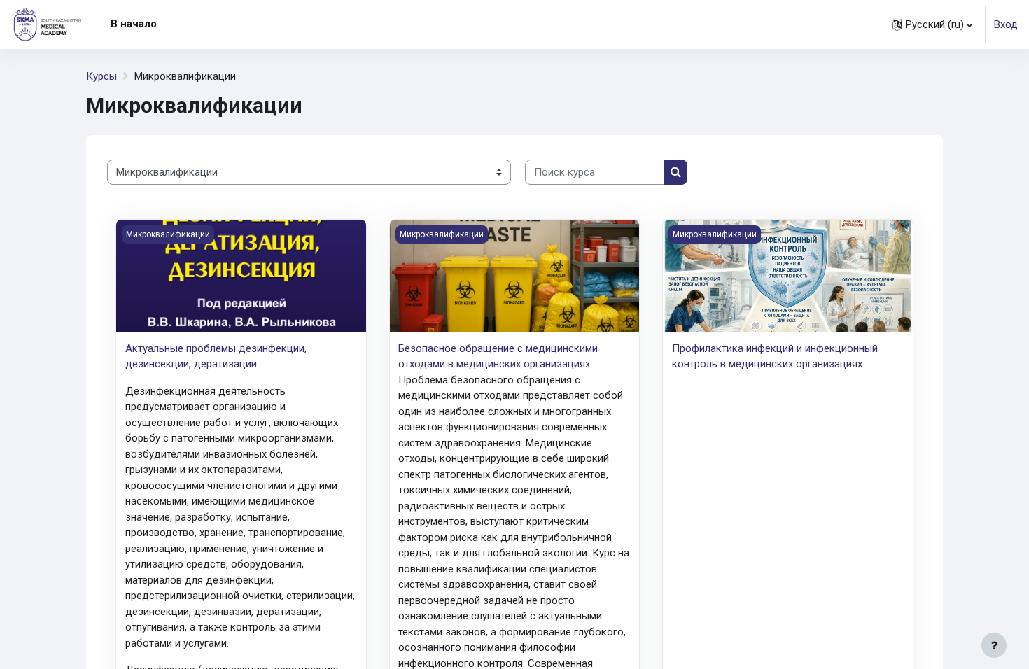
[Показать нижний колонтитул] (994, 645)
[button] (932, 24)
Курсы (101, 76)
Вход (1006, 24)
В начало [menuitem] (134, 23)
